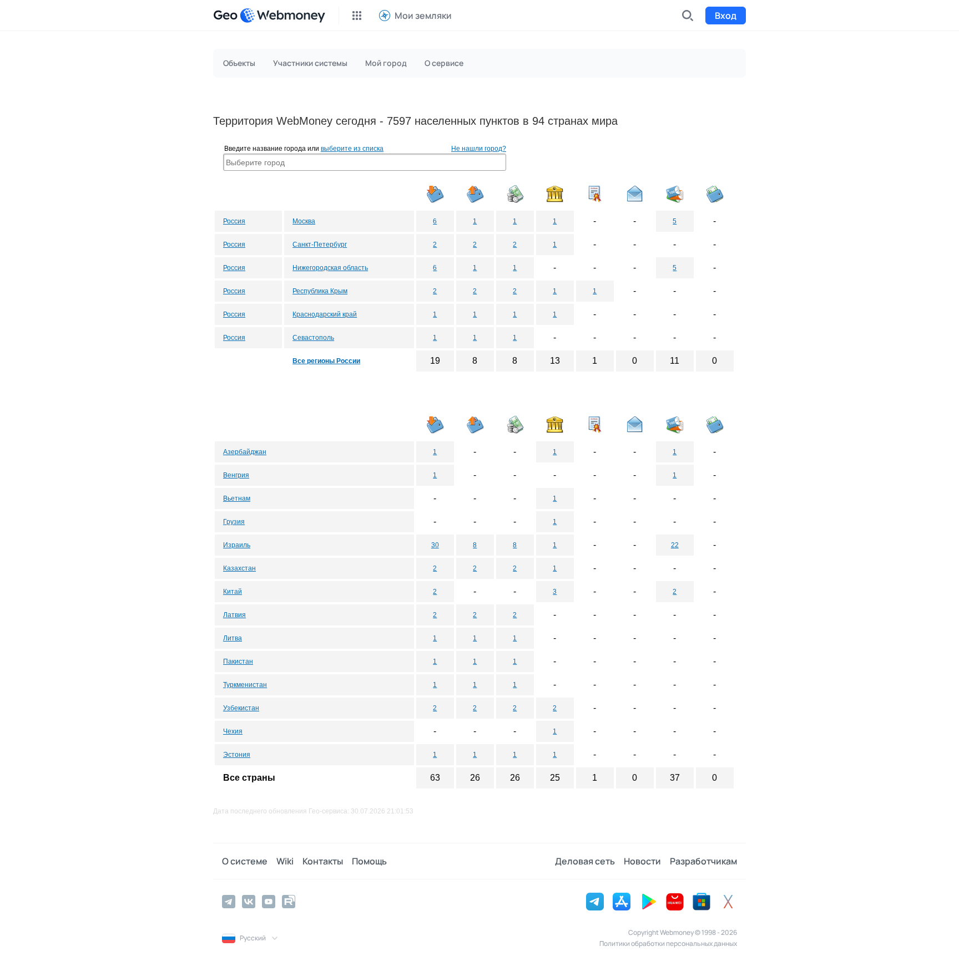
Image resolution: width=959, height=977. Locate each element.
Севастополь (313, 338)
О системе (244, 861)
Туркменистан (245, 685)
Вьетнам (236, 498)
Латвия (234, 615)
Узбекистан (241, 708)
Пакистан (238, 661)
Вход (725, 15)
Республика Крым (319, 291)
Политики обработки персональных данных (668, 943)
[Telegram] (228, 901)
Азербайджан (244, 452)
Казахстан (239, 568)
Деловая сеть (585, 861)
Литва (232, 638)
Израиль (236, 545)
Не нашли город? (478, 148)
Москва (303, 221)
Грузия (234, 522)
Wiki (285, 861)
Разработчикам (703, 861)
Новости (642, 861)
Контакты (322, 861)
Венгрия (236, 475)
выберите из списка (352, 148)
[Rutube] (288, 901)
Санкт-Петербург (319, 244)
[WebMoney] (282, 15)
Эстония (236, 755)
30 (435, 545)
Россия (234, 221)
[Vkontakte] (248, 901)
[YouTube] (268, 901)
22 (675, 545)
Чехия (233, 731)
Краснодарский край (324, 314)
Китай (232, 592)
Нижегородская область (330, 268)
